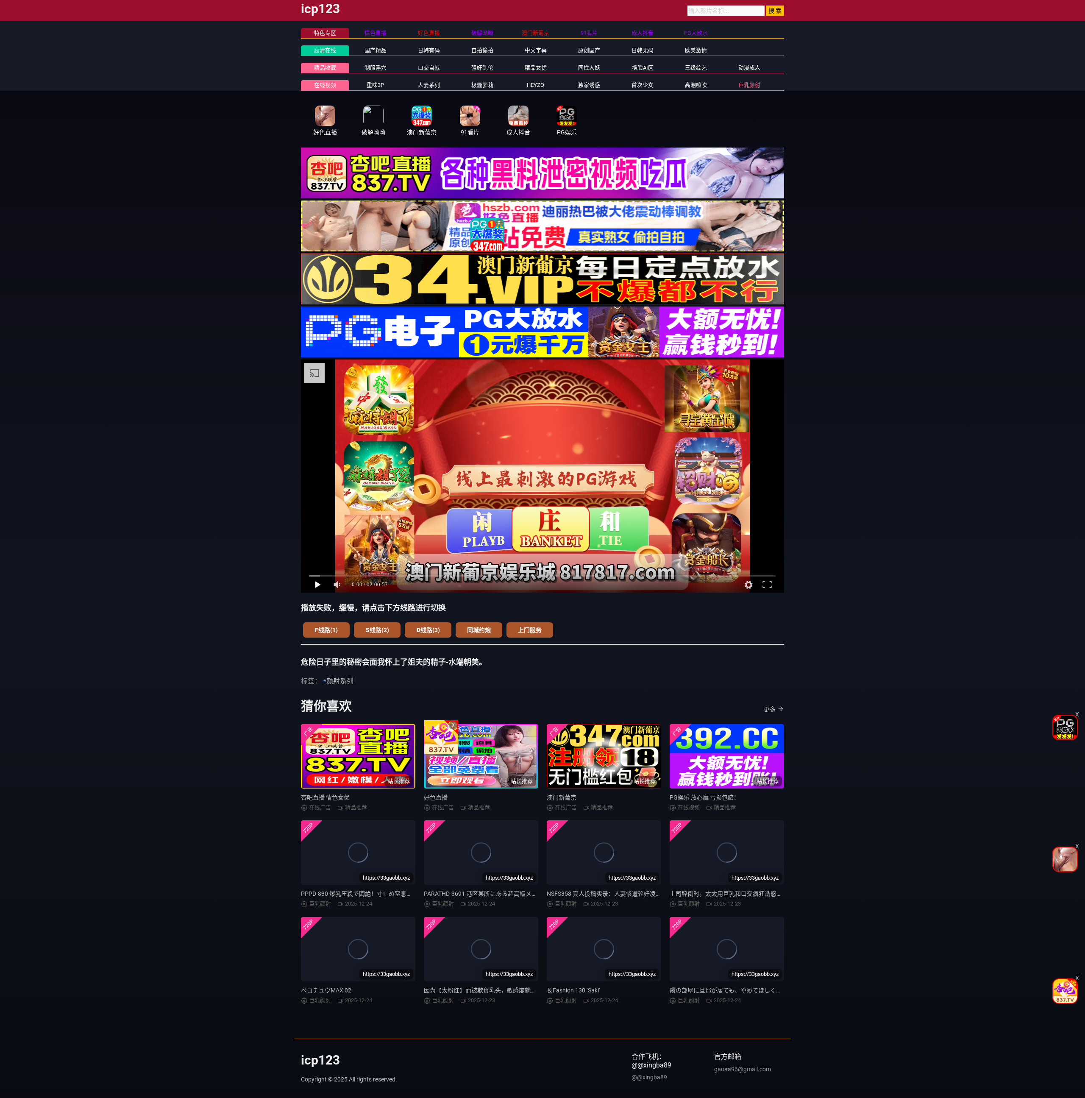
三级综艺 (696, 67)
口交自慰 (429, 67)
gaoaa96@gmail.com (742, 1069)
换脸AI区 (643, 67)
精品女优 (536, 67)
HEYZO (535, 85)
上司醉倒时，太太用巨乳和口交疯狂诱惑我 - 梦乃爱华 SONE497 (753, 893)
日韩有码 (429, 50)
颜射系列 (339, 681)
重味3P (375, 85)
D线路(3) (428, 630)
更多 (770, 709)
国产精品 (375, 50)
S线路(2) (377, 630)
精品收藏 (325, 67)
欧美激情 (696, 50)
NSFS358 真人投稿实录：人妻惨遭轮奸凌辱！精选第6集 (621, 893)
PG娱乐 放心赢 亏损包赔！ (705, 797)
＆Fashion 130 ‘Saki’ (573, 990)
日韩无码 (643, 50)
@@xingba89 (649, 1077)
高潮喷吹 (696, 85)
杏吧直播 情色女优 (325, 797)
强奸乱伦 (482, 67)
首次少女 (643, 85)
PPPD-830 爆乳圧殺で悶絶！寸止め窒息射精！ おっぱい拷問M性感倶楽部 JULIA (407, 893)
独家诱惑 (589, 85)
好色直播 (436, 797)
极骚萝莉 (482, 85)
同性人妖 (589, 67)
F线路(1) (326, 630)
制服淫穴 (375, 67)
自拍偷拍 (482, 50)
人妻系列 (429, 85)
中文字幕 (536, 50)
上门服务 (530, 630)
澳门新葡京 (561, 797)
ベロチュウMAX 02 (326, 990)
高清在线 (325, 50)
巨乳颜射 (749, 85)
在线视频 (325, 85)
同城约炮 (479, 630)
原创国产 (589, 50)
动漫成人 (749, 67)
